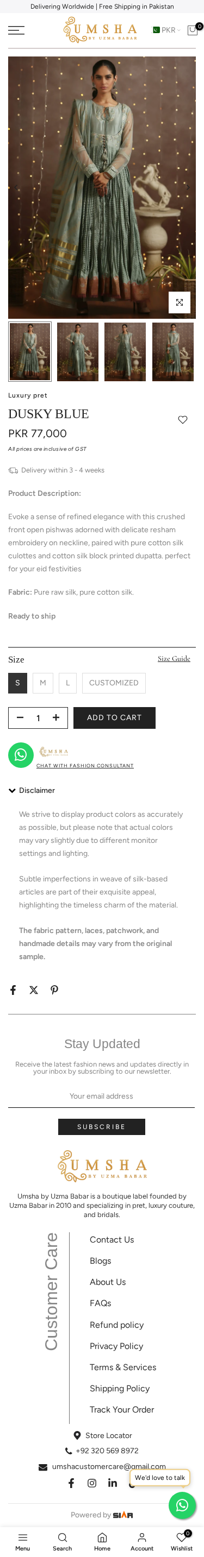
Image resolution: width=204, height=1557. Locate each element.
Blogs (100, 1261)
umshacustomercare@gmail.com (109, 1466)
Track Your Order (122, 1409)
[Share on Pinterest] (54, 990)
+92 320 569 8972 (107, 1450)
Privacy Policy (116, 1346)
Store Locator (108, 1435)
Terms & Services (123, 1367)
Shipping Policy (120, 1388)
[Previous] (16, 187)
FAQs (100, 1303)
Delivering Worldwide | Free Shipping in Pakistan (102, 6)
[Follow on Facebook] (71, 1483)
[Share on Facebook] (13, 990)
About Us (108, 1282)
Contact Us (112, 1239)
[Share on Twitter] (34, 990)
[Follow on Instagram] (92, 1483)
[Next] (188, 187)
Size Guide (174, 658)
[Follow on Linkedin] (113, 1483)
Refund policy (117, 1325)
